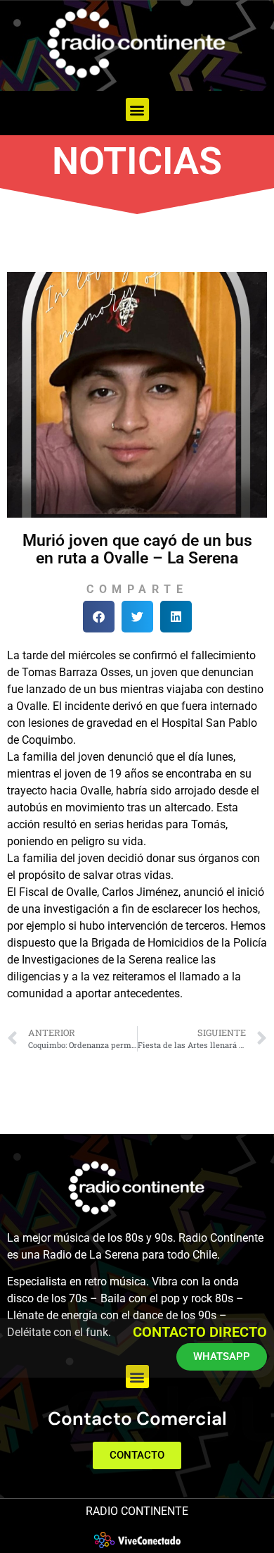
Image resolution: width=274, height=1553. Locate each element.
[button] (137, 109)
